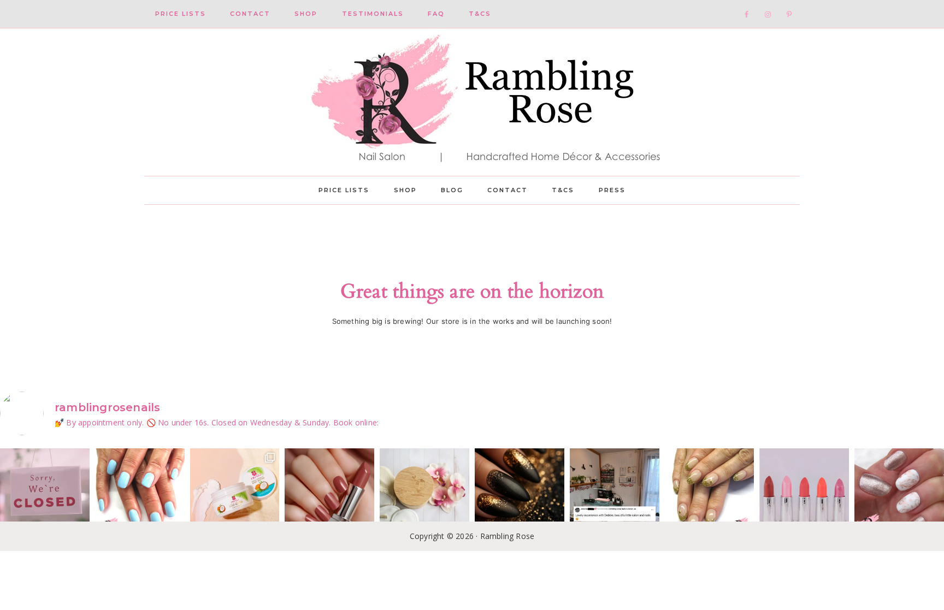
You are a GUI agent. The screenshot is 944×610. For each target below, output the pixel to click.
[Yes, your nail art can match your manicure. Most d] (899, 493)
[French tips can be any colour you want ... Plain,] (709, 493)
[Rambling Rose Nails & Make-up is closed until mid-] (45, 493)
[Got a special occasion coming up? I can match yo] (329, 493)
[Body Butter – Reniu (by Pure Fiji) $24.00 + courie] (235, 493)
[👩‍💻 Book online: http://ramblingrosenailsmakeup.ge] (614, 493)
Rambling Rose (472, 102)
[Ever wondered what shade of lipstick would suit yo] (804, 493)
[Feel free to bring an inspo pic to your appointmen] (519, 493)
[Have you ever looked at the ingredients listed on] (424, 493)
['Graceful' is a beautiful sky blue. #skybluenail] (140, 493)
